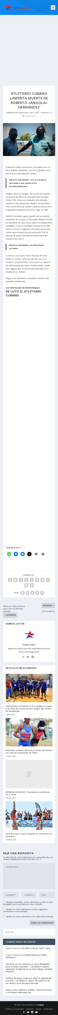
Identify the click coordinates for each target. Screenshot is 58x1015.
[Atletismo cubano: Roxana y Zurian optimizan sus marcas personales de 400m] (29, 732)
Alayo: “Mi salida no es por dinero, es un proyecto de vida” (28, 981)
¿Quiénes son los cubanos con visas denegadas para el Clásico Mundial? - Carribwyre (28, 965)
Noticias (45, 112)
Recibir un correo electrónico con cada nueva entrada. (29, 916)
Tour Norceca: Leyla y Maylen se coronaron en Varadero (29, 834)
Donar (39, 1009)
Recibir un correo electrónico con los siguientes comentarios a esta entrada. (25, 910)
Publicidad (48, 1009)
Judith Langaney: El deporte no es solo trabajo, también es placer (29, 969)
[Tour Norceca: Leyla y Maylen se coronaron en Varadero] (29, 816)
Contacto (29, 1009)
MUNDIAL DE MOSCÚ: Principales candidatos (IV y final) (28, 793)
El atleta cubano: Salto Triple (36, 948)
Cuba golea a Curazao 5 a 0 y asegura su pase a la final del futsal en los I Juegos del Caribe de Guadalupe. (29, 708)
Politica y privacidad (14, 1009)
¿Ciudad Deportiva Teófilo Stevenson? (26, 956)
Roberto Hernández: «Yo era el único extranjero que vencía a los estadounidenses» (27, 183)
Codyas (40, 1005)
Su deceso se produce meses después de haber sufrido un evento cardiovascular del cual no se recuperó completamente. (26, 258)
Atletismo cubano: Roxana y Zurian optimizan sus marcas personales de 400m (29, 751)
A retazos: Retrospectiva (19, 992)
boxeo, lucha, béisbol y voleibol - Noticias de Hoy (29, 990)
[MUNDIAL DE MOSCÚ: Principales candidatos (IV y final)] (29, 774)
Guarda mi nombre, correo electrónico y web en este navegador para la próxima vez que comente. (27, 903)
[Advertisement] (29, 45)
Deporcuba (23, 112)
